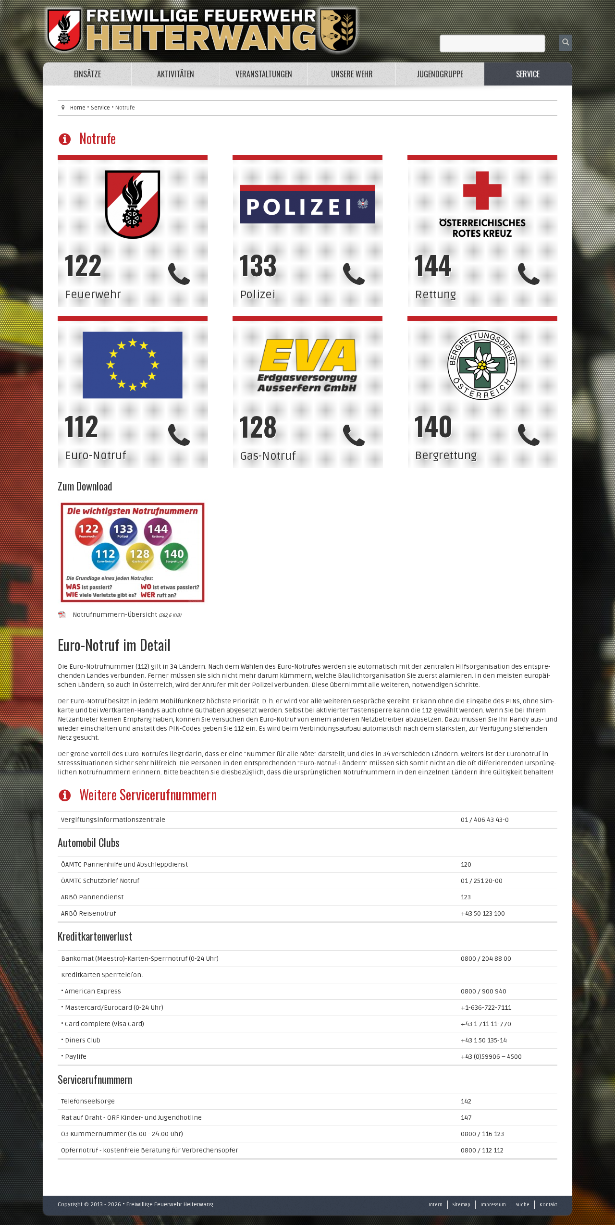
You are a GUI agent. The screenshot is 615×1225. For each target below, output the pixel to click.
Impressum (493, 1205)
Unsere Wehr (352, 74)
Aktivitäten (175, 74)
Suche (522, 1205)
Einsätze (87, 74)
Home (78, 107)
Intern (436, 1205)
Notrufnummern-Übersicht (127, 615)
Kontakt (548, 1205)
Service (528, 74)
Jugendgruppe (440, 74)
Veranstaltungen (263, 74)
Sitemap (461, 1205)
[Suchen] (565, 43)
